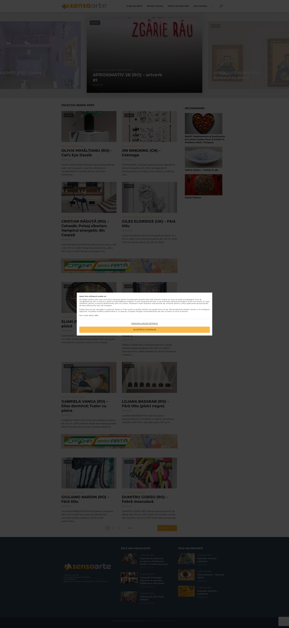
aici (96, 315)
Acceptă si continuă (144, 329)
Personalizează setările (144, 324)
